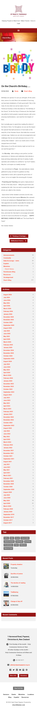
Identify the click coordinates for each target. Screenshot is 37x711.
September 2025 (9, 325)
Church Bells (25, 538)
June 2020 (7, 498)
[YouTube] (20, 670)
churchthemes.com (18, 705)
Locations (30, 694)
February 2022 (8, 445)
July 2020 (7, 495)
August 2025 (8, 328)
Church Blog (6, 38)
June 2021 (7, 467)
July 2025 (7, 331)
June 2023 (7, 400)
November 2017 (9, 517)
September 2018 (9, 514)
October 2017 (8, 520)
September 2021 (9, 459)
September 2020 (9, 489)
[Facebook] (10, 670)
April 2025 (7, 339)
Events (14, 694)
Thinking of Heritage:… (19, 236)
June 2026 (7, 300)
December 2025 (9, 317)
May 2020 (7, 500)
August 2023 (8, 395)
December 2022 (9, 417)
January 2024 (8, 381)
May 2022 (7, 436)
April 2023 (7, 406)
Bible (12, 538)
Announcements (9, 255)
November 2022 (9, 420)
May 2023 (7, 403)
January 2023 (8, 414)
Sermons (6, 694)
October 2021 (8, 456)
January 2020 (8, 511)
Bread (17, 538)
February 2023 (8, 411)
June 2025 (7, 333)
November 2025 (9, 319)
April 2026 (7, 306)
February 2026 (8, 311)
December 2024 (9, 350)
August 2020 (8, 492)
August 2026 (8, 294)
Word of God (8, 548)
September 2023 (9, 392)
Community (7, 258)
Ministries (7, 266)
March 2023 (7, 409)
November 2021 (9, 453)
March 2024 (7, 375)
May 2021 (7, 470)
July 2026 (7, 297)
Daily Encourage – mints (11, 261)
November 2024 (9, 353)
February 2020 (8, 509)
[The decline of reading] (6, 586)
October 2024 (8, 356)
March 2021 (7, 475)
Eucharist (27, 541)
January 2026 (8, 314)
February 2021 (8, 478)
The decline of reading (18, 583)
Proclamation (8, 545)
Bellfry (6, 538)
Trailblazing (14, 592)
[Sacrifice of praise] (6, 577)
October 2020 (8, 486)
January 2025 (8, 347)
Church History (9, 269)
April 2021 (7, 473)
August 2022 (8, 428)
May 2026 (7, 303)
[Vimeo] (17, 670)
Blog (9, 697)
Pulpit (16, 545)
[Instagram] (23, 670)
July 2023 (7, 397)
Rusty (16, 91)
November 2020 (9, 484)
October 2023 (8, 389)
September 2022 (9, 425)
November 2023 (9, 386)
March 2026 (7, 308)
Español (6, 263)
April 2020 (7, 503)
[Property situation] (6, 568)
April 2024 (7, 372)
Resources (7, 274)
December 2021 (9, 450)
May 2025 (7, 336)
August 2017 (8, 523)
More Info (13, 675)
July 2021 (7, 464)
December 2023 (9, 384)
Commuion (19, 541)
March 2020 (7, 506)
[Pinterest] (26, 670)
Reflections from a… (17, 241)
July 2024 (7, 364)
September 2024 (9, 358)
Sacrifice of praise (17, 573)
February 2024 (8, 378)
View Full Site (18, 688)
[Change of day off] (6, 604)
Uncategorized (8, 277)
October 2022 (8, 422)
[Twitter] (14, 670)
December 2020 (9, 481)
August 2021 (8, 461)
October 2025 (8, 322)
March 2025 (7, 342)
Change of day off (16, 601)
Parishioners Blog (9, 272)
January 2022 (8, 448)
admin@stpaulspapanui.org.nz (20, 665)
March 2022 (7, 442)
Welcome (23, 545)
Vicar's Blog (28, 91)
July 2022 (7, 431)
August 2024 (8, 361)
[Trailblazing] (6, 595)
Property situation (16, 564)
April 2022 (7, 439)
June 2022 (7, 434)
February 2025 (8, 345)
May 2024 (7, 370)
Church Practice (9, 541)
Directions (23, 675)
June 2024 (7, 367)
